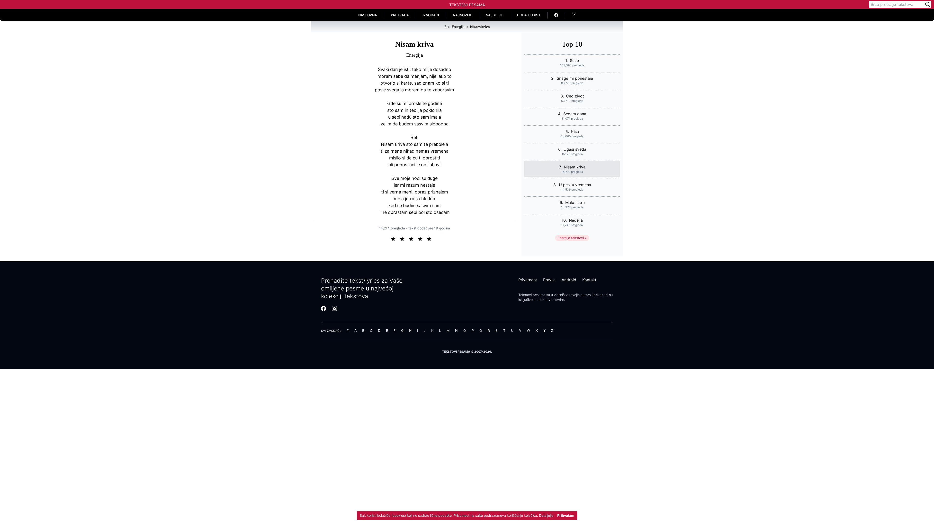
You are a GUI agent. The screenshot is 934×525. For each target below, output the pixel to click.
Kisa (575, 131)
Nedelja (576, 220)
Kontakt (589, 279)
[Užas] (395, 238)
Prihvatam (565, 515)
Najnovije (462, 15)
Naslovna (367, 15)
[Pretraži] (927, 4)
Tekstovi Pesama (467, 4)
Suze (574, 60)
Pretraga (400, 15)
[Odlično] (430, 238)
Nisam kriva (574, 167)
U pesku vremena (575, 184)
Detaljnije (546, 515)
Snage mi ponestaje (575, 78)
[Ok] (413, 238)
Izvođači (431, 15)
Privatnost (527, 279)
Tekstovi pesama (531, 295)
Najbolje (494, 15)
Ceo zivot (575, 96)
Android (569, 279)
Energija (414, 55)
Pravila (549, 279)
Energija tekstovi (570, 238)
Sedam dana (574, 113)
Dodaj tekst (528, 15)
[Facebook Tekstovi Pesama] (556, 15)
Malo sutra (575, 202)
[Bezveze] (404, 238)
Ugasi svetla (575, 149)
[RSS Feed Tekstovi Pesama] (574, 15)
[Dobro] (422, 238)
